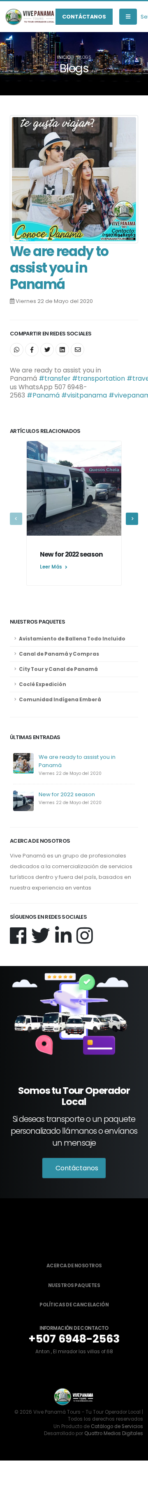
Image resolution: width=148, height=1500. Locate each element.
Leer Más (51, 567)
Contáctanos (84, 16)
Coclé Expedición (42, 684)
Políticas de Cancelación (74, 1304)
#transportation (98, 378)
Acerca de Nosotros (74, 1265)
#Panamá (43, 395)
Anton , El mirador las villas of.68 (74, 1351)
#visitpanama (84, 395)
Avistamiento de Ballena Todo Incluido (72, 639)
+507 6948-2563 (74, 1338)
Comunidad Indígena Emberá (60, 699)
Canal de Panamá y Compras (59, 654)
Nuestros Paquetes (74, 1285)
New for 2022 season (67, 794)
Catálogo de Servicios (117, 1426)
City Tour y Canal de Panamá (58, 669)
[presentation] (16, 519)
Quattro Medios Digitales (113, 1433)
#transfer (54, 378)
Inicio (63, 57)
